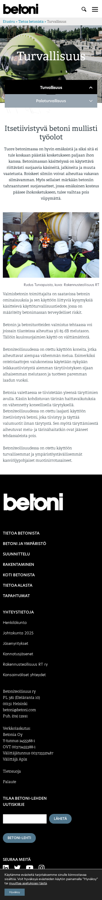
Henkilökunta (15, 622)
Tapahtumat (16, 596)
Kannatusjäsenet (18, 654)
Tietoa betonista (31, 21)
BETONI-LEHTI (19, 837)
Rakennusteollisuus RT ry (25, 664)
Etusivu (9, 21)
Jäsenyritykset (15, 643)
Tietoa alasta (17, 585)
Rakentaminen (18, 564)
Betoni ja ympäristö (24, 543)
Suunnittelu (16, 554)
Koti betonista (19, 575)
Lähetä (60, 818)
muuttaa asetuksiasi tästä (28, 883)
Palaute (9, 782)
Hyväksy (14, 892)
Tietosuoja (12, 771)
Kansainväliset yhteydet (24, 675)
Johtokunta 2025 (18, 633)
